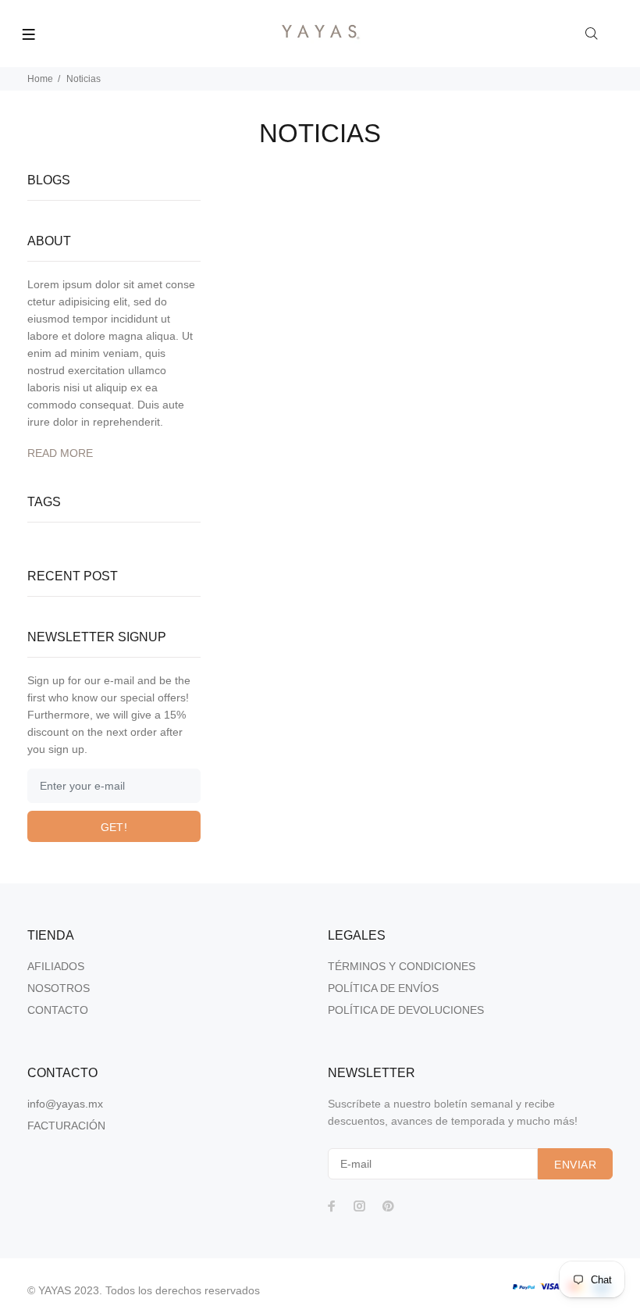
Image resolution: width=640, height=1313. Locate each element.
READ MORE (60, 453)
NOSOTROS (58, 988)
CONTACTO (57, 1010)
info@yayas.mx (65, 1103)
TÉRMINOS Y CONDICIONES (401, 966)
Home (40, 78)
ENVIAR (575, 1164)
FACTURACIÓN (66, 1125)
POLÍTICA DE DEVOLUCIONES (406, 1010)
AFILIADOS (55, 966)
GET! (114, 827)
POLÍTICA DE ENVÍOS (383, 988)
